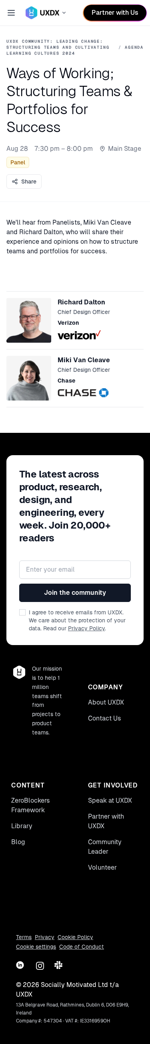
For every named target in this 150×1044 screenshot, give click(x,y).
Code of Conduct (81, 946)
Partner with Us (115, 12)
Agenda (134, 47)
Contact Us (104, 718)
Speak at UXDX (110, 800)
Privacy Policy (86, 628)
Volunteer (102, 867)
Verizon (68, 323)
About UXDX (106, 702)
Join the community (75, 592)
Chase (67, 380)
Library (21, 826)
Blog (18, 842)
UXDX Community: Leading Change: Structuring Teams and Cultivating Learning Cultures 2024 (57, 47)
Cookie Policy (75, 937)
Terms (24, 937)
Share (28, 181)
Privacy (44, 937)
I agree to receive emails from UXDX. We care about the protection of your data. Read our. (77, 620)
